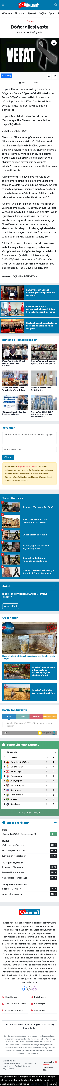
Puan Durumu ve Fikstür (15, 1004)
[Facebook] (24, 988)
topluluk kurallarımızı (27, 467)
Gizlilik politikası (38, 1084)
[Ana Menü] (3, 5)
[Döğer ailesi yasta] (29, 55)
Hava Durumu (11, 997)
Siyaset (32, 13)
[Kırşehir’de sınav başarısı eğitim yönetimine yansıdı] (44, 351)
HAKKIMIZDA (30, 1063)
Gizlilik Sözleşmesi (11, 1063)
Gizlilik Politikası (10, 1061)
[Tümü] (55, 586)
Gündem (7, 13)
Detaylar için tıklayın (29, 812)
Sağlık (42, 13)
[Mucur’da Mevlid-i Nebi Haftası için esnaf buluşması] (15, 351)
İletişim (6, 1066)
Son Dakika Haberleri (14, 1010)
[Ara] (55, 5)
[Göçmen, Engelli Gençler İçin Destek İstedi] (15, 402)
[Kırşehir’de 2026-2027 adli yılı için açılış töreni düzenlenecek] (44, 402)
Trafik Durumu (40, 997)
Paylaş (8, 76)
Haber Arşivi (39, 1010)
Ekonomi (19, 13)
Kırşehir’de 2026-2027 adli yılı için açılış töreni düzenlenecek (42, 414)
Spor (51, 13)
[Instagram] (34, 988)
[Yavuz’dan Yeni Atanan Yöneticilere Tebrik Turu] (15, 378)
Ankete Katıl (10, 606)
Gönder (8, 457)
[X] (29, 988)
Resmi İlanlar (29, 1028)
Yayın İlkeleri (8, 1069)
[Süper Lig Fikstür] (55, 823)
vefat (33, 93)
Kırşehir (6, 89)
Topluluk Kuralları (22, 1066)
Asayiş (51, 1024)
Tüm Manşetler (40, 1004)
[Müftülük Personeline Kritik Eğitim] (44, 378)
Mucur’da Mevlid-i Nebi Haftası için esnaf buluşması (13, 363)
